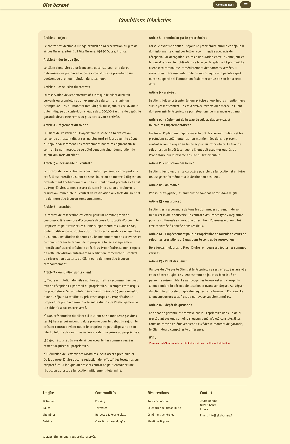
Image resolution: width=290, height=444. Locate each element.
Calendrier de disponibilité (164, 408)
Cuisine (47, 421)
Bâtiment (49, 401)
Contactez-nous (225, 4)
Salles (46, 408)
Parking (100, 401)
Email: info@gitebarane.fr (216, 415)
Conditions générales (161, 415)
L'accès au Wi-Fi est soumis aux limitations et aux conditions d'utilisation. (189, 343)
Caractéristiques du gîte (110, 421)
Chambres (49, 415)
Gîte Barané (56, 5)
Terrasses (101, 408)
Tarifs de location (159, 401)
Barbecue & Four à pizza (110, 415)
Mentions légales (158, 421)
